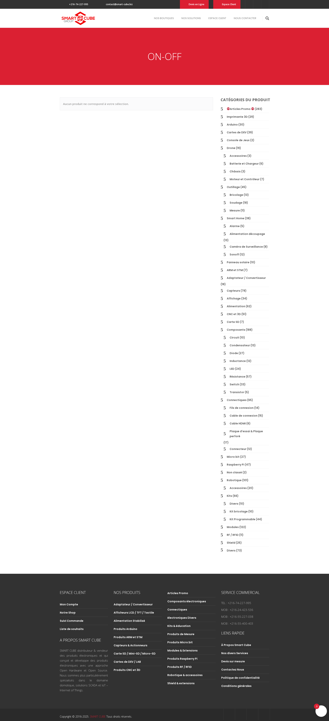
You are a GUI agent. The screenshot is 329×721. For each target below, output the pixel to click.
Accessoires (238, 156)
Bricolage (236, 195)
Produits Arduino (125, 629)
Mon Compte (69, 604)
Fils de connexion (242, 408)
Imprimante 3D (237, 117)
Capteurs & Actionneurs (130, 645)
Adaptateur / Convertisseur (246, 278)
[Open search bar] (267, 18)
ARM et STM (235, 270)
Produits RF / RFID (179, 667)
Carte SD (233, 322)
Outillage (233, 187)
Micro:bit (233, 457)
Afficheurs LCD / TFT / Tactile (134, 613)
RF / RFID (233, 535)
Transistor (237, 392)
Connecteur (238, 449)
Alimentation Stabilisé (129, 621)
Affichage (234, 298)
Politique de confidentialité (240, 678)
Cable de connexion (243, 416)
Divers (234, 504)
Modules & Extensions (182, 650)
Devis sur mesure (233, 661)
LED (232, 369)
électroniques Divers (181, 618)
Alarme (235, 226)
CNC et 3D (234, 314)
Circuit (234, 337)
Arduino (232, 124)
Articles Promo (240, 109)
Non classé (234, 472)
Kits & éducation (179, 626)
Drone (231, 148)
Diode (234, 353)
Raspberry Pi (235, 465)
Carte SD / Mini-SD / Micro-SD (135, 653)
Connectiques (237, 400)
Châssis (235, 171)
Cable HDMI (238, 423)
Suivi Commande (71, 621)
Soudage (236, 203)
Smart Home (235, 218)
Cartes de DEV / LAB (127, 662)
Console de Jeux (238, 140)
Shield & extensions (181, 683)
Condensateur (240, 345)
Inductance (238, 361)
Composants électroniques (186, 601)
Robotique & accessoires (185, 675)
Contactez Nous (232, 669)
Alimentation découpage (247, 234)
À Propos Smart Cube (236, 645)
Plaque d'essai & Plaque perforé (246, 433)
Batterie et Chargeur (244, 164)
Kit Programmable (242, 519)
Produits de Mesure (180, 634)
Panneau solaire (238, 262)
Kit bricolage (239, 511)
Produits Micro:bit (180, 642)
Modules (233, 527)
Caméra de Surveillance (246, 247)
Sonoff (234, 254)
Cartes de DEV (237, 132)
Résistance (237, 377)
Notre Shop (68, 613)
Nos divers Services (234, 653)
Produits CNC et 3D (127, 670)
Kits (229, 496)
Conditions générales (236, 686)
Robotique (234, 480)
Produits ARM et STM (128, 637)
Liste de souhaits (72, 629)
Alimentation (236, 306)
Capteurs (233, 291)
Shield (231, 543)
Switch (234, 384)
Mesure (235, 210)
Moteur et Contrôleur (245, 179)
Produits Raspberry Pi (182, 659)
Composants (236, 330)
